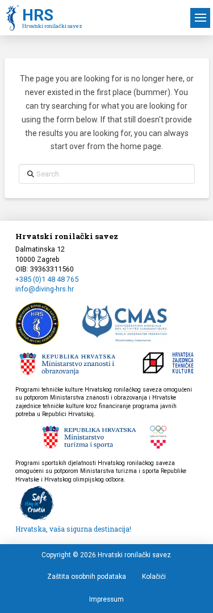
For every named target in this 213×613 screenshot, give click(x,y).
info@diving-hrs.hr (44, 289)
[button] (200, 18)
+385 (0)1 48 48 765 (46, 279)
